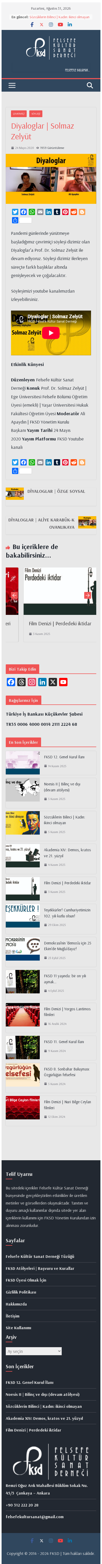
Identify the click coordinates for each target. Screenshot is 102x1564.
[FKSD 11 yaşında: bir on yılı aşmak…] (23, 985)
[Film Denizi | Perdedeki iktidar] (55, 572)
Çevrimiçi (19, 113)
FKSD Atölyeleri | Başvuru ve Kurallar (40, 1268)
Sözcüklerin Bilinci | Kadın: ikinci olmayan (59, 17)
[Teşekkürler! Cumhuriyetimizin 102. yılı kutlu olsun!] (23, 919)
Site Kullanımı (18, 1327)
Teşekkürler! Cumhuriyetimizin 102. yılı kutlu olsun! (67, 912)
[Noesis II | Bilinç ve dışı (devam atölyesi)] (23, 793)
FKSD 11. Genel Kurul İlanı (64, 1041)
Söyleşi (35, 113)
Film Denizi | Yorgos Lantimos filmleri (67, 1011)
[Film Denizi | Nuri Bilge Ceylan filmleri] (23, 1111)
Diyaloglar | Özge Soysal (56, 491)
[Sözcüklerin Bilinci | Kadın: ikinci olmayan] (23, 826)
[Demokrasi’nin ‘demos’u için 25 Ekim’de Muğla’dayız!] (23, 952)
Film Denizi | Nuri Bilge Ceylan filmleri (67, 1104)
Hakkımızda (16, 1304)
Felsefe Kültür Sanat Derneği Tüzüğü (40, 1256)
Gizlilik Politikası (21, 1292)
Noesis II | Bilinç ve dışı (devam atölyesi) (62, 786)
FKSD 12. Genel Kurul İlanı (64, 756)
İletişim (12, 1316)
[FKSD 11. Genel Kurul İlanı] (23, 1048)
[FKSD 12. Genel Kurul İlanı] (23, 763)
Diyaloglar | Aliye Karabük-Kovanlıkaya (41, 523)
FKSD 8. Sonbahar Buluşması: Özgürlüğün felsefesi (67, 1072)
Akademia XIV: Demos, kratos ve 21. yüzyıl (67, 852)
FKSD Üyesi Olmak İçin (26, 1280)
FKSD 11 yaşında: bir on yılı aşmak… (65, 978)
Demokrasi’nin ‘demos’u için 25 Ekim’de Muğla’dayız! (67, 946)
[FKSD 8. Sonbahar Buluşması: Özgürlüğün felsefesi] (23, 1078)
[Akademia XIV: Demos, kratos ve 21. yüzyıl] (23, 859)
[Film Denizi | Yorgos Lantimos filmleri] (23, 1018)
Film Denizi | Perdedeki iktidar (46, 623)
